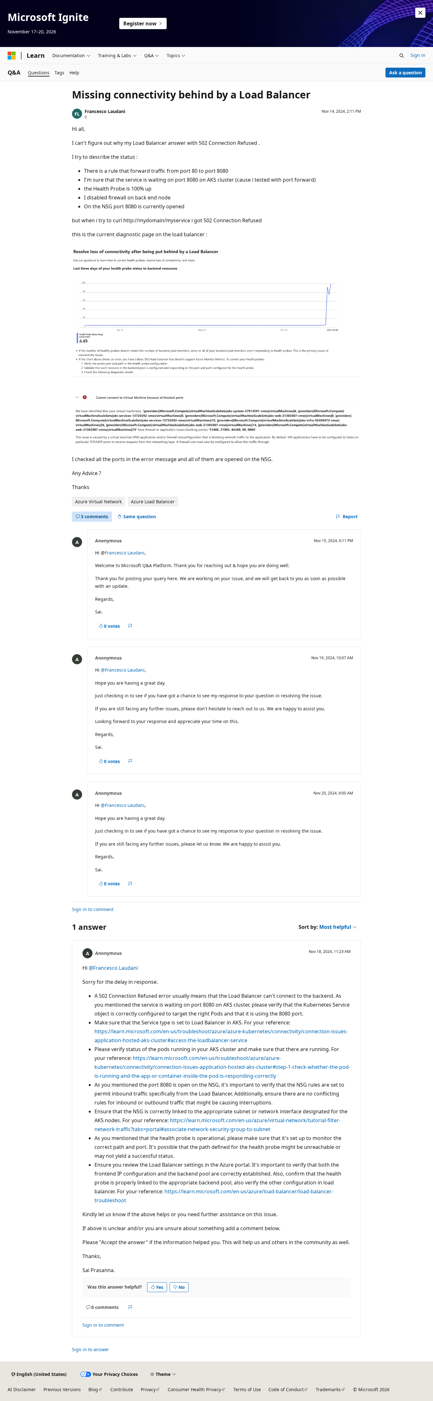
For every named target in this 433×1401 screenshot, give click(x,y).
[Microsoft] (12, 55)
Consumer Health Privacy (194, 1389)
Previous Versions (62, 1389)
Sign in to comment (92, 909)
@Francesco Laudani (123, 670)
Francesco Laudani (105, 111)
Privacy (148, 1389)
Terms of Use (247, 1389)
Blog (93, 1389)
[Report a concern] (130, 626)
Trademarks (328, 1389)
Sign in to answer (90, 1349)
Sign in (417, 55)
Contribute (121, 1389)
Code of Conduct (286, 1389)
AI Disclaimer (22, 1389)
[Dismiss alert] (420, 13)
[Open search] (401, 55)
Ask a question (405, 73)
